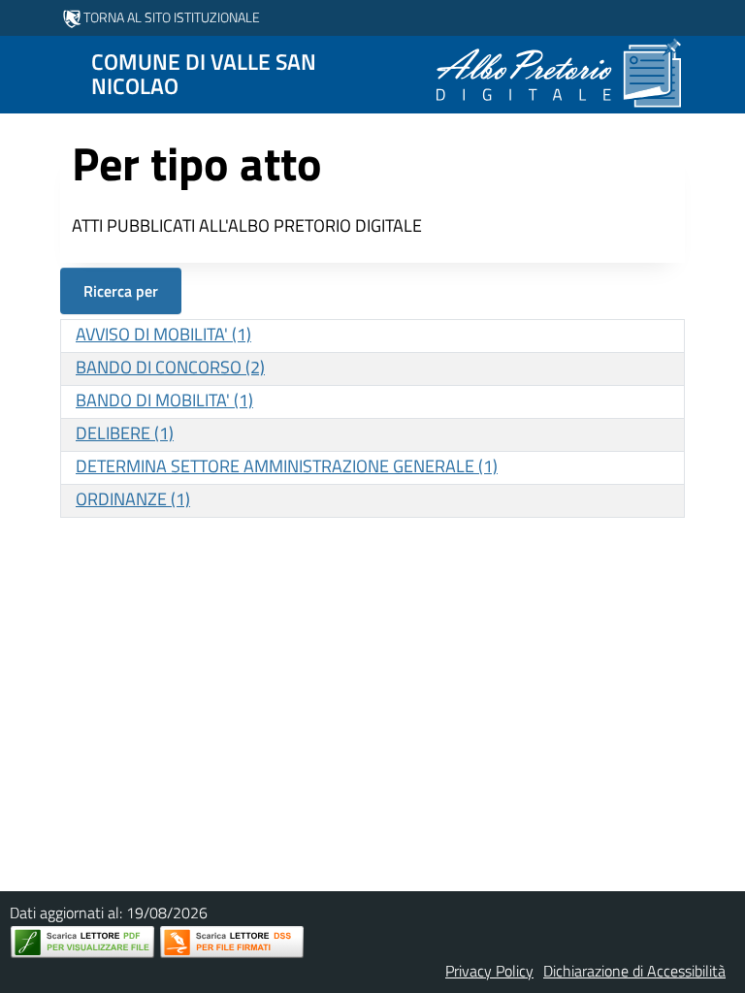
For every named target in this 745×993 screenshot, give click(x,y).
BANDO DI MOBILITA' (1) (164, 400)
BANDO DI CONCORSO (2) (170, 367)
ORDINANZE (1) (133, 499)
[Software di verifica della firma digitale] (232, 942)
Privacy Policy (489, 970)
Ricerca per (120, 291)
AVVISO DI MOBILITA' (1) (163, 334)
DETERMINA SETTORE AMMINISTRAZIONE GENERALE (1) (287, 466)
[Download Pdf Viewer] (82, 942)
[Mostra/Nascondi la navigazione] (23, 72)
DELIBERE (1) (125, 433)
